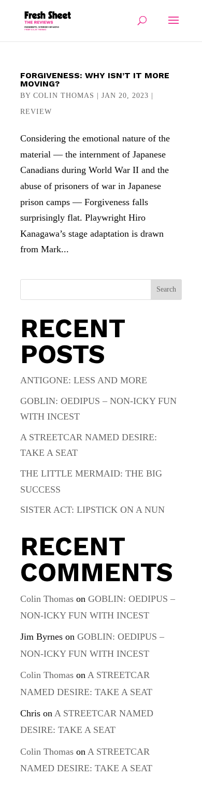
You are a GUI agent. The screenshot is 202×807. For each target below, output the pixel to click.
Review (36, 112)
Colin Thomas (63, 95)
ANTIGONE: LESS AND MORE (83, 380)
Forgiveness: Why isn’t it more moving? (94, 79)
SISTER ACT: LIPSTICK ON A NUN (92, 510)
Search (166, 289)
